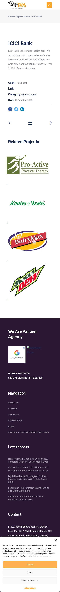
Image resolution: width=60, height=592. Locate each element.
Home (11, 17)
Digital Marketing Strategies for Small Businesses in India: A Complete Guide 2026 (27, 479)
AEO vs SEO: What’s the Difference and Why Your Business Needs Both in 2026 (28, 469)
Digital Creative (23, 17)
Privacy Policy (30, 588)
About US (13, 403)
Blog (11, 426)
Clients (13, 408)
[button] (55, 540)
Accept (30, 564)
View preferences (30, 580)
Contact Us (15, 420)
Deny (30, 572)
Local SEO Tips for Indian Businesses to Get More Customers (28, 489)
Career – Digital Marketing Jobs (28, 432)
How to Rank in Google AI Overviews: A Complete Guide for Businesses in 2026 (28, 460)
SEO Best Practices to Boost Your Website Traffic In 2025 (25, 498)
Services (13, 414)
